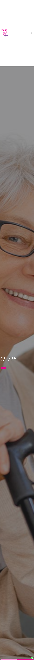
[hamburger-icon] (32, 33)
